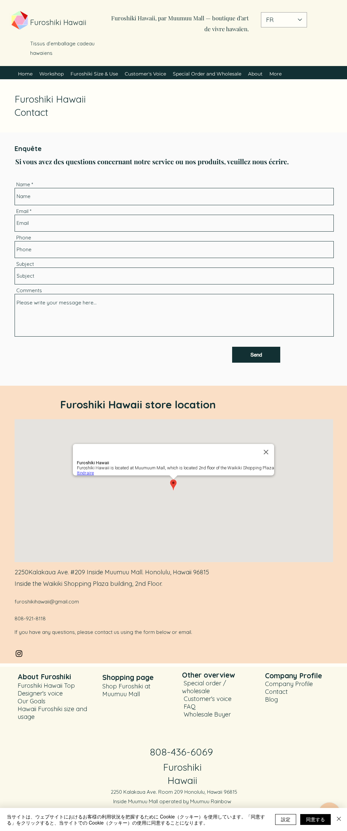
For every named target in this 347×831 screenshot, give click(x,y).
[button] (94, 74)
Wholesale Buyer (207, 714)
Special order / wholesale (204, 687)
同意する (315, 819)
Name (23, 184)
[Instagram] (19, 653)
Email (22, 211)
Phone (23, 237)
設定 (285, 819)
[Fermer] (339, 819)
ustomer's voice (209, 699)
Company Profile (289, 684)
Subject (25, 264)
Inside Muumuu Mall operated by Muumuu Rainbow (172, 801)
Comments (29, 290)
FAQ (189, 706)
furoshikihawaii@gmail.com (47, 601)
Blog (271, 699)
